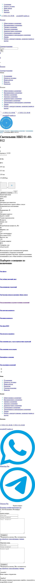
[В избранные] (15, 192)
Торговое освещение (11, 29)
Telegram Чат (4, 504)
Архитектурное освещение (13, 31)
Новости (6, 10)
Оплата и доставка (9, 6)
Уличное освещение (10, 27)
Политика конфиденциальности (10, 507)
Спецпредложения (10, 388)
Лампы (6, 37)
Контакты (6, 12)
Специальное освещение (12, 33)
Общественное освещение (12, 23)
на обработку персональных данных (12, 539)
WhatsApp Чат (4, 466)
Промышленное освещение (13, 25)
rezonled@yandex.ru (22, 16)
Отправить (4, 535)
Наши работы (8, 8)
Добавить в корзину (6, 192)
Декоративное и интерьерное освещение (17, 35)
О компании (7, 4)
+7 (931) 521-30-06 (8, 16)
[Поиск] (1, 50)
